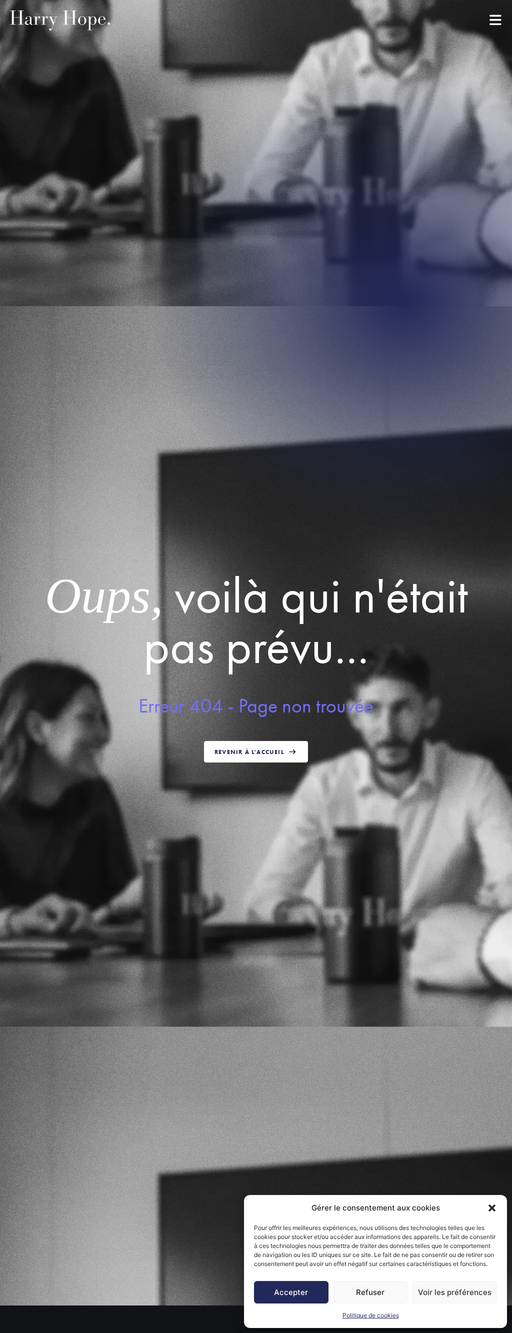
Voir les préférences (455, 1292)
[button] (492, 1208)
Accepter (291, 1292)
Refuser (370, 1292)
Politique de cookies (370, 1315)
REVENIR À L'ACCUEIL (249, 752)
